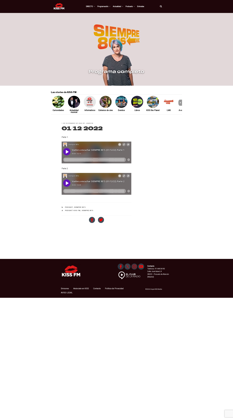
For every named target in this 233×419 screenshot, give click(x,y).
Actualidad (117, 6)
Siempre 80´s (80, 207)
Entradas (140, 6)
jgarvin (89, 123)
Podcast (69, 207)
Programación (102, 6)
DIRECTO (89, 6)
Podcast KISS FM (73, 210)
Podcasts (129, 6)
